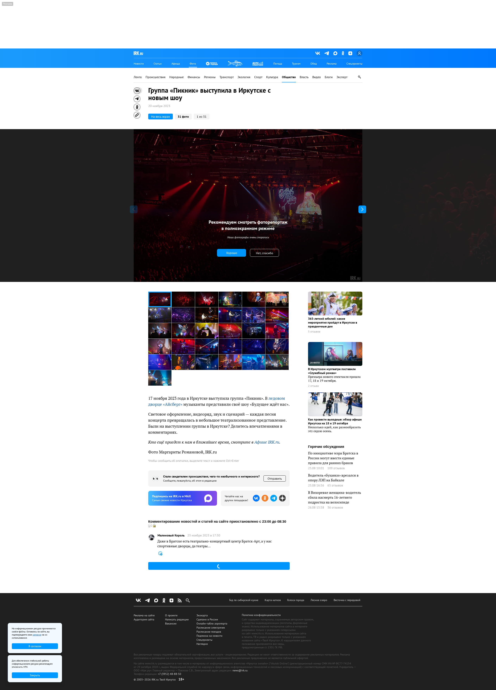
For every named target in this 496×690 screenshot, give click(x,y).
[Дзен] (350, 53)
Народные (176, 77)
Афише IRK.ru (266, 442)
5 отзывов (314, 331)
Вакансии (171, 623)
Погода (277, 63)
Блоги (329, 77)
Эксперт (342, 77)
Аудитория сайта (144, 619)
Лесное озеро (319, 600)
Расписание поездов (208, 631)
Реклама (332, 63)
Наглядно (202, 644)
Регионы (210, 77)
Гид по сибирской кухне (243, 600)
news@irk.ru (240, 670)
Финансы (194, 77)
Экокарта (202, 615)
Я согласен (34, 646)
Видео (316, 77)
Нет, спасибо (264, 253)
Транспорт (227, 77)
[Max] (335, 53)
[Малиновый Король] (151, 537)
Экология (244, 77)
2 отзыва (313, 386)
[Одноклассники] (343, 53)
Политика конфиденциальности (261, 615)
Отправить (275, 478)
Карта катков (273, 600)
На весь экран (160, 116)
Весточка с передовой (347, 600)
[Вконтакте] (317, 53)
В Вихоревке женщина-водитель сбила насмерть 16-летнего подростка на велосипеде (334, 497)
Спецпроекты (354, 63)
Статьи (158, 63)
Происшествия (155, 77)
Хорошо (231, 253)
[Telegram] (326, 53)
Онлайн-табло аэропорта (211, 623)
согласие (37, 634)
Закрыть (35, 675)
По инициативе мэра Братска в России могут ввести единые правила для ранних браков (333, 458)
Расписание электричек (210, 627)
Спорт (258, 77)
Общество (289, 77)
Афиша (175, 63)
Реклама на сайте (144, 615)
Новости (139, 63)
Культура (272, 77)
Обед (313, 63)
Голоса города (295, 600)
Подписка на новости (209, 635)
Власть (304, 77)
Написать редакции (177, 619)
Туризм (296, 63)
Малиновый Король (171, 535)
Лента (138, 77)
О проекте (171, 615)
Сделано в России (207, 619)
